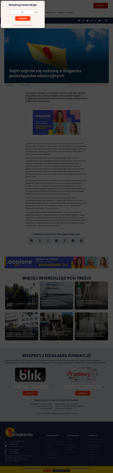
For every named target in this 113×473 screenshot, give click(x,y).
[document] (56, 236)
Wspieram (23, 18)
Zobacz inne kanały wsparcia (22, 25)
